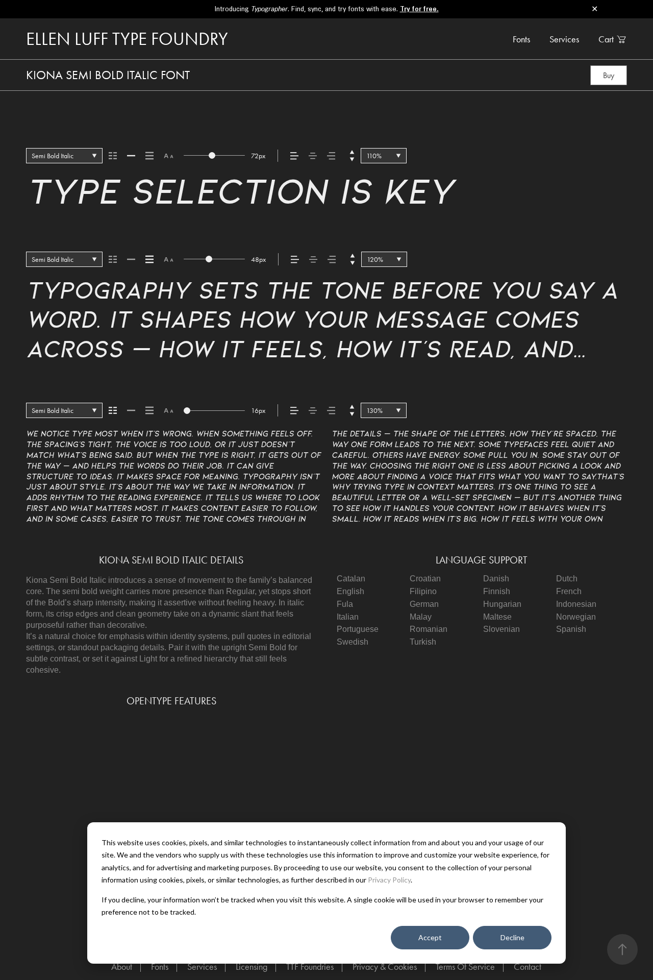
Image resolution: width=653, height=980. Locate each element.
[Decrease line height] (352, 159)
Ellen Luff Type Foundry (127, 39)
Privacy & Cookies (385, 966)
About (121, 966)
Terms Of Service (465, 966)
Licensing (251, 966)
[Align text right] (331, 156)
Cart (606, 39)
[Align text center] (313, 156)
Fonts (521, 39)
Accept (430, 937)
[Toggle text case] (169, 156)
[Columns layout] (113, 156)
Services (564, 39)
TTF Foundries (310, 966)
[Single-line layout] (131, 156)
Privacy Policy (389, 879)
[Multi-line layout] (149, 156)
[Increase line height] (352, 152)
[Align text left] (294, 156)
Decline (512, 937)
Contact (527, 966)
